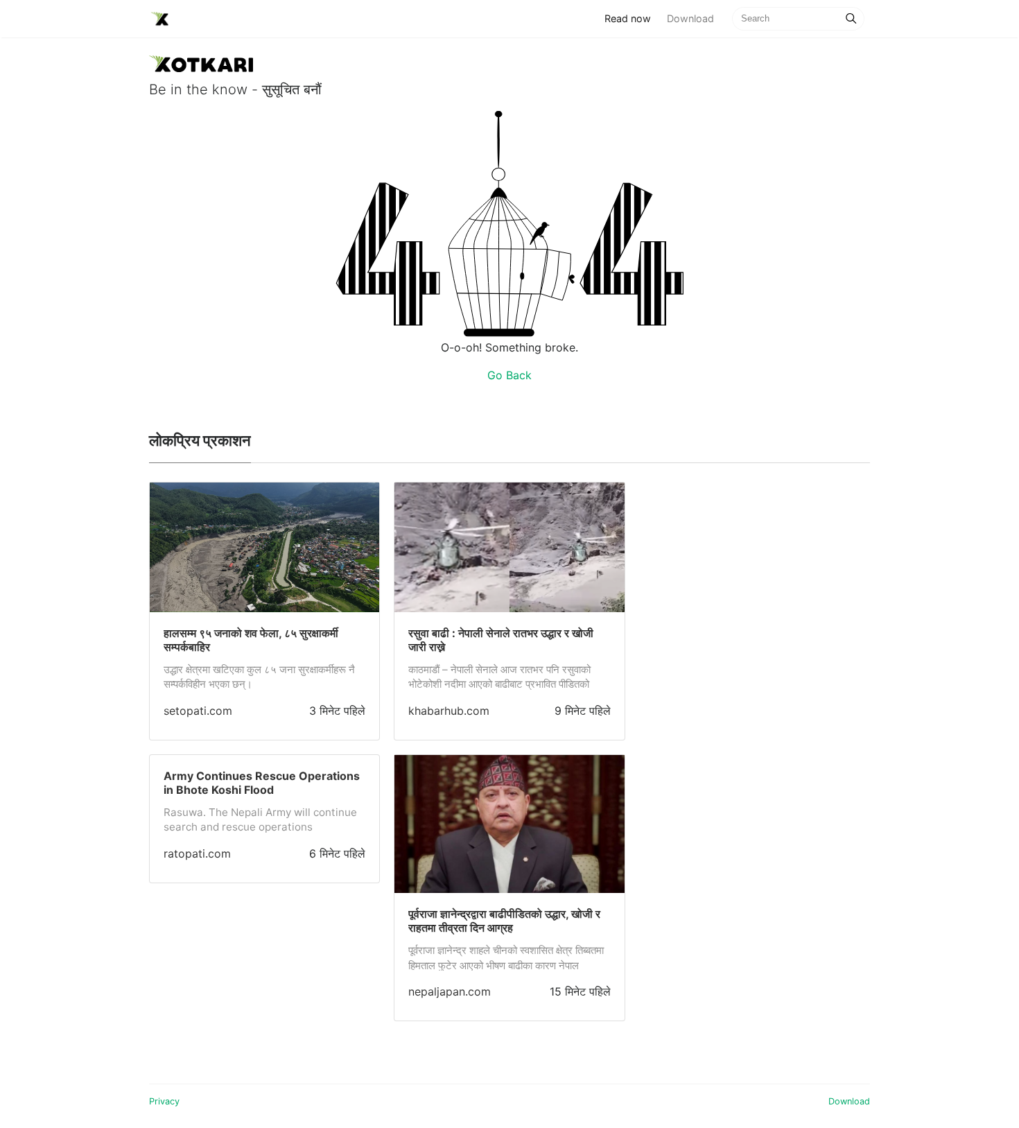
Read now (631, 18)
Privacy (164, 1101)
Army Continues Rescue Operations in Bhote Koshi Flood (262, 783)
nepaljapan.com (449, 991)
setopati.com (198, 711)
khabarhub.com (448, 711)
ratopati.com (197, 853)
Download (690, 18)
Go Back (509, 375)
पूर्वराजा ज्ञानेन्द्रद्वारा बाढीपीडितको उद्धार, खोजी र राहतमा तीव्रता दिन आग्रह (504, 921)
